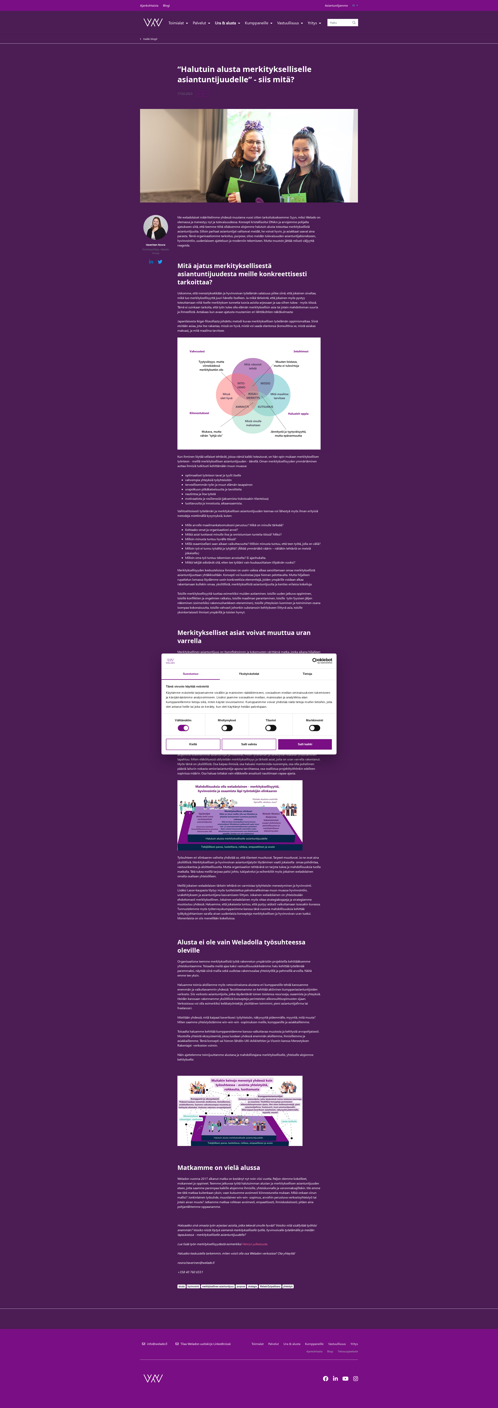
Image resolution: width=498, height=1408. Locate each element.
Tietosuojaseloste (348, 1351)
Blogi (166, 5)
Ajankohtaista (149, 5)
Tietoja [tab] (307, 673)
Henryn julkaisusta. (255, 1244)
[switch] (227, 728)
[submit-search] (354, 22)
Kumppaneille (257, 22)
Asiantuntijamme (336, 5)
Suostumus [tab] (191, 673)
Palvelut (200, 22)
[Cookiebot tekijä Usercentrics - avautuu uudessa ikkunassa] (315, 661)
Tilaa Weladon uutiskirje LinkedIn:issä (206, 1344)
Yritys (313, 22)
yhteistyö (288, 1286)
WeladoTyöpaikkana (270, 1286)
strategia (252, 1286)
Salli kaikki (305, 744)
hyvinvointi (193, 1286)
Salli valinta (249, 744)
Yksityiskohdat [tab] (249, 673)
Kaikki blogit (150, 38)
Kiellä (193, 744)
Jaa (203, 93)
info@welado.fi (157, 1344)
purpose (241, 1286)
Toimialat (176, 22)
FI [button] (354, 5)
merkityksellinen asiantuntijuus (218, 1286)
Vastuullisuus (288, 22)
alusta (181, 1286)
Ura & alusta (226, 22)
